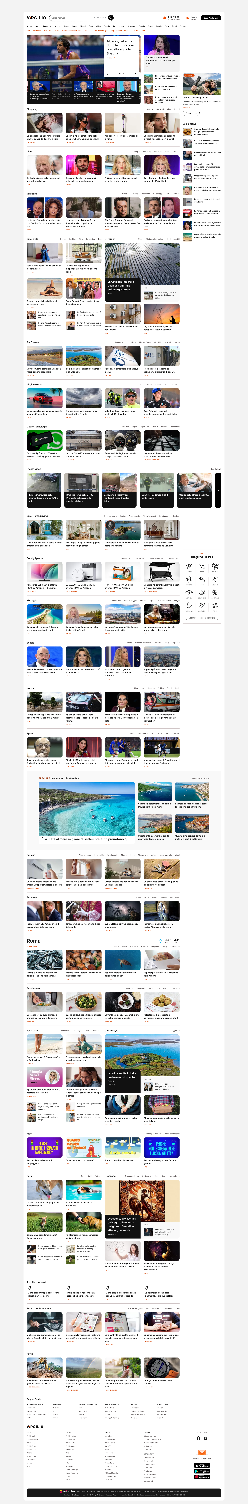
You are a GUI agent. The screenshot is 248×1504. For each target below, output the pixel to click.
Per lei (177, 109)
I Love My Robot (173, 558)
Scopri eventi (148, 1461)
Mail (28, 30)
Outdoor (176, 516)
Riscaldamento (85, 855)
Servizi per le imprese (39, 1308)
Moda (167, 151)
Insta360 (186, 107)
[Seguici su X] (205, 1438)
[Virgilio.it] (36, 17)
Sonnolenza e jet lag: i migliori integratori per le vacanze (48, 1106)
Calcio (131, 733)
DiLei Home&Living (37, 516)
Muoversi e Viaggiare (88, 1404)
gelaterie (56, 1408)
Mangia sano (32, 1096)
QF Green (110, 239)
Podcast (98, 1176)
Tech (91, 26)
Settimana (146, 1176)
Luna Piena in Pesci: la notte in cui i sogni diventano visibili (164, 1232)
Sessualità (97, 1030)
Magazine (32, 193)
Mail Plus (37, 30)
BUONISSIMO (174, 1491)
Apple (134, 427)
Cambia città (32, 946)
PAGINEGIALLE (95, 1491)
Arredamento (134, 516)
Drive (57, 30)
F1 (153, 733)
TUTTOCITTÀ (141, 1491)
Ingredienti (175, 988)
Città (167, 26)
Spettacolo (111, 58)
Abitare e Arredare (35, 1404)
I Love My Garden (155, 558)
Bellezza (147, 142)
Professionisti (163, 1404)
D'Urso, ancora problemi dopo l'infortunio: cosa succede (166, 100)
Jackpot (134, 30)
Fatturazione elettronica (72, 30)
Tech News (70, 460)
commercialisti (162, 1411)
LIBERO (78, 1491)
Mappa (165, 946)
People (137, 151)
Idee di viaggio (130, 600)
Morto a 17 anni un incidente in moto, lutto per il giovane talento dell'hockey (160, 717)
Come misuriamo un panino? (80, 1160)
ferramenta (31, 1408)
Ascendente (174, 1176)
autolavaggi (83, 1418)
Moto (149, 384)
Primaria (157, 643)
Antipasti (129, 988)
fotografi (160, 1418)
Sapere (183, 26)
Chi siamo (67, 1495)
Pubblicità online (152, 1308)
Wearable (108, 460)
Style (81, 239)
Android (125, 427)
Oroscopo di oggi (132, 1176)
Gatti (89, 1176)
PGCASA (120, 1491)
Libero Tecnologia (37, 426)
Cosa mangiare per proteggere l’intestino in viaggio (48, 1117)
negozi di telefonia (138, 1414)
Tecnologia (109, 142)
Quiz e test (175, 897)
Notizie (29, 26)
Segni (164, 1176)
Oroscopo (131, 26)
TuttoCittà (108, 1480)
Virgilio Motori (34, 384)
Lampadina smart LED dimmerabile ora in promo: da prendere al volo (207, 167)
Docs (87, 30)
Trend (174, 26)
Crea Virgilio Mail (211, 18)
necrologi (134, 1418)
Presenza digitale (135, 1308)
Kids (29, 1133)
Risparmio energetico (147, 855)
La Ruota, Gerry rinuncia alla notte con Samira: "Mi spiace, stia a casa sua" (44, 223)
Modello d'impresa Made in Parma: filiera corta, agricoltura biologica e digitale (83, 1383)
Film (167, 194)
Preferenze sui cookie (104, 1495)
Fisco (146, 375)
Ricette (121, 26)
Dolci (165, 988)
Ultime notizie (138, 688)
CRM (178, 1308)
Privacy (83, 1495)
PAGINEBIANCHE (130, 1491)
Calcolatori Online (150, 1478)
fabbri (29, 1418)
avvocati (160, 1408)
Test (100, 239)
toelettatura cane (137, 1411)
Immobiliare (131, 342)
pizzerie (56, 1418)
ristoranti (56, 1414)
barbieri (107, 1414)
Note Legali (75, 1495)
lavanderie (135, 1408)
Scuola (142, 26)
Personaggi (158, 194)
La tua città (148, 1468)
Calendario (30, 1460)
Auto (142, 384)
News (135, 194)
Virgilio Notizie (71, 1436)
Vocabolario (148, 1471)
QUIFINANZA (164, 1491)
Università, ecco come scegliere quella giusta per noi (49, 315)
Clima (140, 239)
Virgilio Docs (31, 1449)
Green (110, 293)
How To (155, 427)
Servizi (134, 1404)
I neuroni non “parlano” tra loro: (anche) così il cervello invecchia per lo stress (83, 1092)
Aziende (144, 946)
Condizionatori (33, 888)
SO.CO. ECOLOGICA (33, 1387)
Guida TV (126, 194)
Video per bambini (153, 1134)
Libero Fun (147, 1449)
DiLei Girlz (32, 239)
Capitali (152, 600)
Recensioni (175, 427)
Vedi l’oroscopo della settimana (202, 618)
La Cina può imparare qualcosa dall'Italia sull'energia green (121, 285)
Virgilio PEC (31, 1443)
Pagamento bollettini (119, 30)
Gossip (107, 26)
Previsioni (176, 946)
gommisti (82, 1414)
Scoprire (69, 1099)
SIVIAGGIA (155, 1491)
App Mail (30, 1463)
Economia (47, 26)
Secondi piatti (154, 988)
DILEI (149, 1491)
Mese (156, 1176)
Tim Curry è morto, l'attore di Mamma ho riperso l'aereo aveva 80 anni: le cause (122, 223)
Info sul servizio (56, 22)
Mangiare (57, 1404)
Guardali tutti (216, 469)
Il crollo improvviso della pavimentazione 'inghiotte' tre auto (43, 498)
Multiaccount (31, 1456)
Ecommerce (167, 1308)
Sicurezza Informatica (152, 460)
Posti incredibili (164, 600)
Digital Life (144, 427)
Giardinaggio (164, 516)
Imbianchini (99, 855)
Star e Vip (147, 151)
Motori (83, 26)
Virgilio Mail (31, 1436)
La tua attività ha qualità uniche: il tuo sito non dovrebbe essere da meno (121, 1338)
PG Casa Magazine (112, 1473)
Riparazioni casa (128, 855)
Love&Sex (90, 239)
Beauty (63, 239)
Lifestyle (157, 151)
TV (114, 26)
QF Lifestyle (111, 1030)
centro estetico (110, 1411)
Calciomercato (143, 733)
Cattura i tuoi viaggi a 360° (196, 97)
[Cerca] (110, 17)
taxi (80, 1408)
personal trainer (162, 1414)
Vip (147, 67)
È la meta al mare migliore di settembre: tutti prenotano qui (85, 839)
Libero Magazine (72, 1473)
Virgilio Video (70, 1446)
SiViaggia (32, 600)
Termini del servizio (69, 22)
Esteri (169, 688)
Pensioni (167, 342)
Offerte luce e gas (100, 30)
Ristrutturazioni (149, 516)
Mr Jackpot (148, 1446)
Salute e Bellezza (112, 1404)
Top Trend (31, 142)
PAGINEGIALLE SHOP (108, 1491)
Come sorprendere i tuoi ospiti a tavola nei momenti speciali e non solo (121, 1383)
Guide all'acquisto (163, 109)
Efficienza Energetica (154, 239)
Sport (38, 26)
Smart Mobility (110, 1456)
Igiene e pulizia (165, 855)
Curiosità (176, 384)
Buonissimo (33, 988)
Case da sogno (110, 516)
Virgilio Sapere (110, 1439)
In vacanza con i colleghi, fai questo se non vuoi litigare (164, 1086)
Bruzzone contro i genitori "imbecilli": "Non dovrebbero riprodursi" (118, 672)
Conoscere (70, 1063)
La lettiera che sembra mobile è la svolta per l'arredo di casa (86, 1248)
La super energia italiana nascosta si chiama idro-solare (165, 295)
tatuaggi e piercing (112, 1418)
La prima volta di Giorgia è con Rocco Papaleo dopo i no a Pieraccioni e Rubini (80, 223)
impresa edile (31, 1411)
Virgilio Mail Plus (32, 1439)
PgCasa (31, 855)
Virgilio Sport (70, 1439)
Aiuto (28, 1466)
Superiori (176, 643)
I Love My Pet (139, 558)
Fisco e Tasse (145, 342)
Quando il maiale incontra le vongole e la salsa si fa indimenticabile (206, 132)
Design (123, 516)
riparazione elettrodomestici (37, 1414)
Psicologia (77, 1030)
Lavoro (177, 342)
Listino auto (109, 1453)
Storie (177, 688)
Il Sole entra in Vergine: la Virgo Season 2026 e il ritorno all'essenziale (159, 1266)
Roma (34, 941)
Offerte (150, 109)
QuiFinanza (33, 342)
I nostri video (34, 469)
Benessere (65, 1030)
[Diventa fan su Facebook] (198, 1438)
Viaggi (74, 26)
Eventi (124, 946)
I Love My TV (124, 558)
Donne (57, 26)
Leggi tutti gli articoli (200, 778)
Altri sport (175, 733)
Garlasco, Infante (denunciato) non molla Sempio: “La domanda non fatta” (161, 223)
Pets (29, 1176)
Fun (143, 30)
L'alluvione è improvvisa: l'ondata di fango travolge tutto (116, 498)
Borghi (177, 600)
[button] (135, 74)
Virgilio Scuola (110, 1443)
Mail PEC (47, 30)
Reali (29, 184)
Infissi (177, 855)
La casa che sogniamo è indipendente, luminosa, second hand (81, 268)
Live (166, 733)
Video (98, 26)
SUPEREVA (184, 1491)
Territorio (70, 979)
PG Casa (108, 1470)
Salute (150, 26)
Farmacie (134, 946)
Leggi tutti (175, 1030)
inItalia (159, 26)
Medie (166, 643)
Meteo (65, 26)
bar (54, 1411)
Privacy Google (82, 22)
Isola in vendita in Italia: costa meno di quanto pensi (122, 1077)
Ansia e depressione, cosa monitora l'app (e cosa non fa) (88, 1117)
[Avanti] (218, 490)
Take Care (32, 1030)
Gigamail (30, 1453)
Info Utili (157, 342)
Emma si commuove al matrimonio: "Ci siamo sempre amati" (160, 60)
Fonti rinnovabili (173, 239)
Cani (82, 1176)
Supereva (32, 897)
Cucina (68, 1021)
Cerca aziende (149, 1458)
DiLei (29, 151)
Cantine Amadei (72, 1390)
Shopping (108, 1436)
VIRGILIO (85, 1491)
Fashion (72, 239)
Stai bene (30, 1063)
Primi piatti (141, 988)
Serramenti (148, 888)
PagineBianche (110, 1476)
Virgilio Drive (31, 1446)
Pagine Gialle (34, 1399)
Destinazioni (116, 600)
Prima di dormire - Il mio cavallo (120, 1160)
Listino (166, 384)
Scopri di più (191, 113)
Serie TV (176, 194)
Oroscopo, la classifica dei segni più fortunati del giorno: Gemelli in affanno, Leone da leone (122, 1224)
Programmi (145, 194)
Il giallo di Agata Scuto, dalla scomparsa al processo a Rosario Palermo (82, 717)
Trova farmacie (149, 1464)
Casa (28, 549)
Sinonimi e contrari (143, 643)
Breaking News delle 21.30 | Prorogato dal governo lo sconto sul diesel (80, 498)
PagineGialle (109, 1463)
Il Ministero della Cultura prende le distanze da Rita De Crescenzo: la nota (121, 717)
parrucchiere (109, 1408)
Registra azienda (111, 1466)
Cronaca (151, 688)
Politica (161, 688)
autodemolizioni (84, 1411)
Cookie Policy (91, 1495)
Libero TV (69, 1476)
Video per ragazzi (172, 1134)
